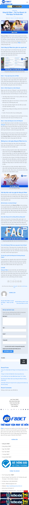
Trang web (5, 340)
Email (4, 334)
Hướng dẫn (14, 10)
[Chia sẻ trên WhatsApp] (8, 281)
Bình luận (5, 316)
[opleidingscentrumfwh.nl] (10, 2)
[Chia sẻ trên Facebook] (11, 281)
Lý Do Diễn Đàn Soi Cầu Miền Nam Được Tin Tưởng (13, 376)
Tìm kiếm (3, 357)
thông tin (3, 124)
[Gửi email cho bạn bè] (16, 281)
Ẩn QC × (25, 491)
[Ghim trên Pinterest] (18, 281)
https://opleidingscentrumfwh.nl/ (14, 486)
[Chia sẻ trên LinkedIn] (20, 281)
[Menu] (27, 2)
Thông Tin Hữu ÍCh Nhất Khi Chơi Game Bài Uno (12, 374)
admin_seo (21, 18)
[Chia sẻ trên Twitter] (13, 281)
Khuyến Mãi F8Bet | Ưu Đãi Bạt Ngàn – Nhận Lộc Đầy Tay (7, 302)
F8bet (19, 42)
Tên (4, 327)
